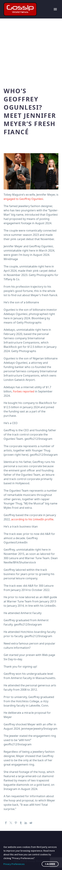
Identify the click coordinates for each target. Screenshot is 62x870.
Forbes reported (23, 391)
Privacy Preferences (14, 864)
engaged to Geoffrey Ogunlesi (23, 199)
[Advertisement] (31, 51)
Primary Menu (55, 9)
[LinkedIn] (25, 822)
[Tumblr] (20, 822)
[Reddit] (30, 822)
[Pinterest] (15, 822)
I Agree (50, 864)
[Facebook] (5, 822)
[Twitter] (10, 822)
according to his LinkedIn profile (32, 519)
